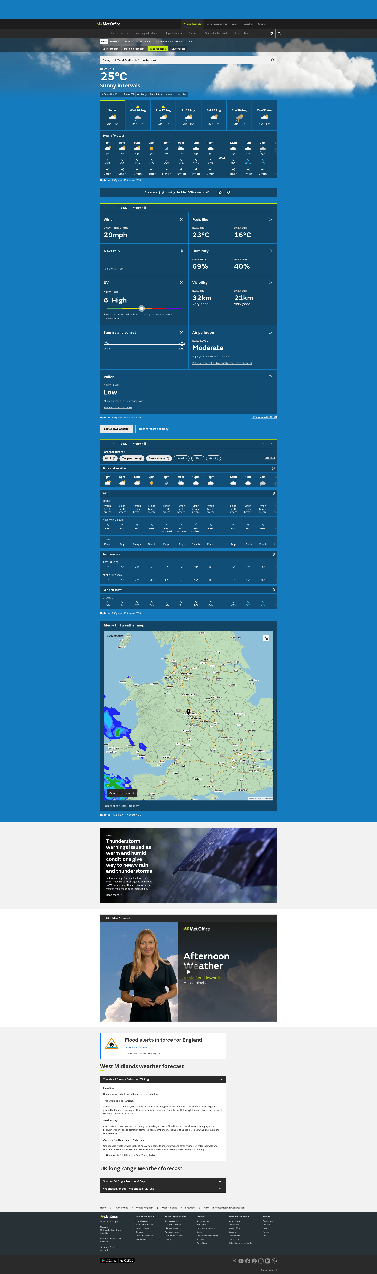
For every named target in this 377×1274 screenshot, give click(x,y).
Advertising (202, 1243)
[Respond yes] (220, 192)
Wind (106, 459)
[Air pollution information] (269, 332)
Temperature (128, 459)
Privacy (266, 1232)
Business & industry (206, 1228)
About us (248, 24)
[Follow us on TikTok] (254, 1261)
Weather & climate (192, 24)
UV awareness (111, 318)
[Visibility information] (269, 282)
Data (199, 1232)
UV (197, 458)
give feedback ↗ (167, 41)
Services (236, 24)
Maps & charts (173, 33)
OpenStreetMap (266, 799)
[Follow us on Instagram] (260, 1261)
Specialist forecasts (216, 33)
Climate (193, 33)
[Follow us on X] (234, 1261)
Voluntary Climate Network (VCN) (108, 1248)
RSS (265, 1235)
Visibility (213, 458)
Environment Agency (136, 1047)
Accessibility (269, 1221)
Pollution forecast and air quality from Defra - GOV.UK (222, 363)
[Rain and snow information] (273, 589)
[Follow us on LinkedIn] (267, 1261)
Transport (201, 1224)
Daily (110, 48)
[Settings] (271, 33)
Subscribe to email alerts (240, 1243)
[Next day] (113, 208)
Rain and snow (155, 459)
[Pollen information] (269, 376)
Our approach (171, 1221)
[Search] (271, 59)
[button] (188, 712)
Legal (265, 1228)
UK (178, 48)
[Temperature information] (273, 554)
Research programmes (216, 24)
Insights (200, 1239)
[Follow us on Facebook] (247, 1261)
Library (168, 1239)
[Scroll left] (265, 136)
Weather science (173, 1224)
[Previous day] (105, 208)
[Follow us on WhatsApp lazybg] (274, 1261)
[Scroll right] (273, 136)
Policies (266, 1216)
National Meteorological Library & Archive (110, 1230)
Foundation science (174, 1235)
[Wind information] (273, 493)
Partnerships (235, 1235)
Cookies (266, 1224)
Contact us (234, 1239)
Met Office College (109, 1221)
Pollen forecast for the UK (118, 407)
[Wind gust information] (181, 219)
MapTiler (253, 799)
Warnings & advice (147, 33)
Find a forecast (120, 33)
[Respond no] (228, 192)
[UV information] (181, 282)
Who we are (234, 1221)
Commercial (234, 1224)
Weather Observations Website (110, 1240)
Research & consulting (207, 1235)
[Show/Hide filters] (273, 452)
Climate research (173, 1228)
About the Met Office (239, 1216)
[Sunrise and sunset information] (181, 332)
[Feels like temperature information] (269, 219)
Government (203, 1221)
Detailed (134, 48)
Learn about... (243, 33)
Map (158, 48)
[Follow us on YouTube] (241, 1261)
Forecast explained (264, 416)
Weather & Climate (144, 1216)
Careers (261, 24)
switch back (185, 41)
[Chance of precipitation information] (181, 251)
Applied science (172, 1232)
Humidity (181, 458)
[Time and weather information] (273, 468)
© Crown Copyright (269, 1270)
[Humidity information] (269, 251)
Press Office (234, 1228)
